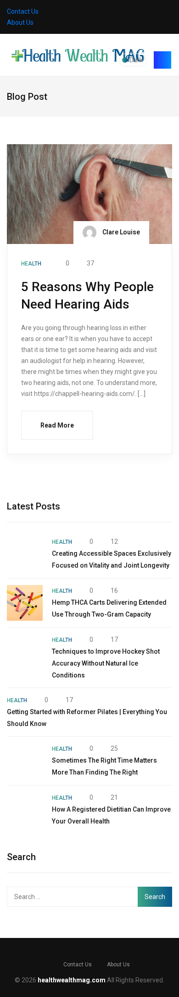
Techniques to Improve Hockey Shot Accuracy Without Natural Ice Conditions (106, 663)
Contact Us (23, 11)
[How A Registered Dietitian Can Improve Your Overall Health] (25, 810)
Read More (57, 425)
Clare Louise (120, 232)
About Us (20, 22)
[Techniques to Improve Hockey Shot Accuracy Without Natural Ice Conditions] (25, 652)
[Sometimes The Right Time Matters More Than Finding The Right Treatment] (25, 761)
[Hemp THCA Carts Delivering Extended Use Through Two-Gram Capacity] (25, 603)
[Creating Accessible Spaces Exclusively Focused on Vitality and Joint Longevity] (25, 554)
